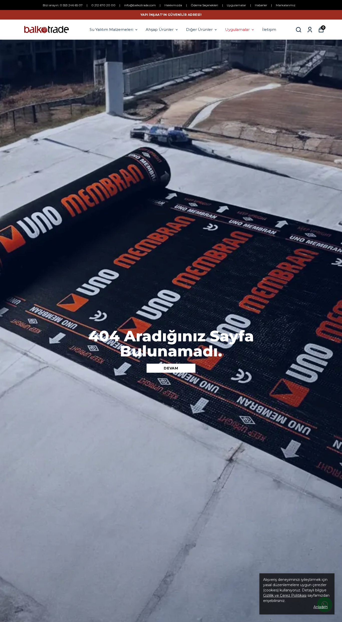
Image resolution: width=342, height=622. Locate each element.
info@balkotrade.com (140, 5)
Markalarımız (285, 5)
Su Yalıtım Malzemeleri (111, 29)
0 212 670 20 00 (103, 5)
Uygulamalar (236, 5)
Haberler (261, 5)
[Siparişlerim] (310, 30)
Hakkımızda (173, 5)
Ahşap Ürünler (160, 29)
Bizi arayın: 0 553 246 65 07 (63, 5)
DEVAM (171, 368)
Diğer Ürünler (199, 29)
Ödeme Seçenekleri (204, 5)
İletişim (269, 29)
